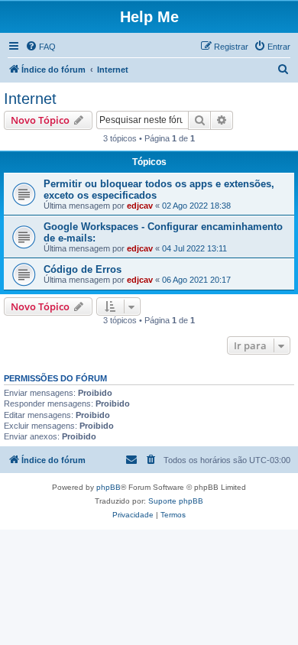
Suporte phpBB (175, 501)
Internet (30, 98)
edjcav (140, 205)
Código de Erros (82, 269)
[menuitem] (40, 46)
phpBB (108, 487)
